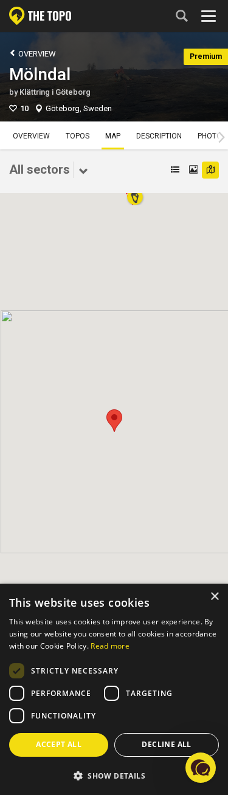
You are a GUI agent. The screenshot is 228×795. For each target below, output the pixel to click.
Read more (110, 646)
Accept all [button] (58, 744)
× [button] (214, 596)
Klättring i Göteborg (55, 92)
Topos (77, 136)
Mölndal (40, 74)
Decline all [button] (166, 744)
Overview (36, 53)
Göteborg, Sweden (79, 108)
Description (159, 136)
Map (112, 136)
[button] (114, 420)
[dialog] (114, 689)
